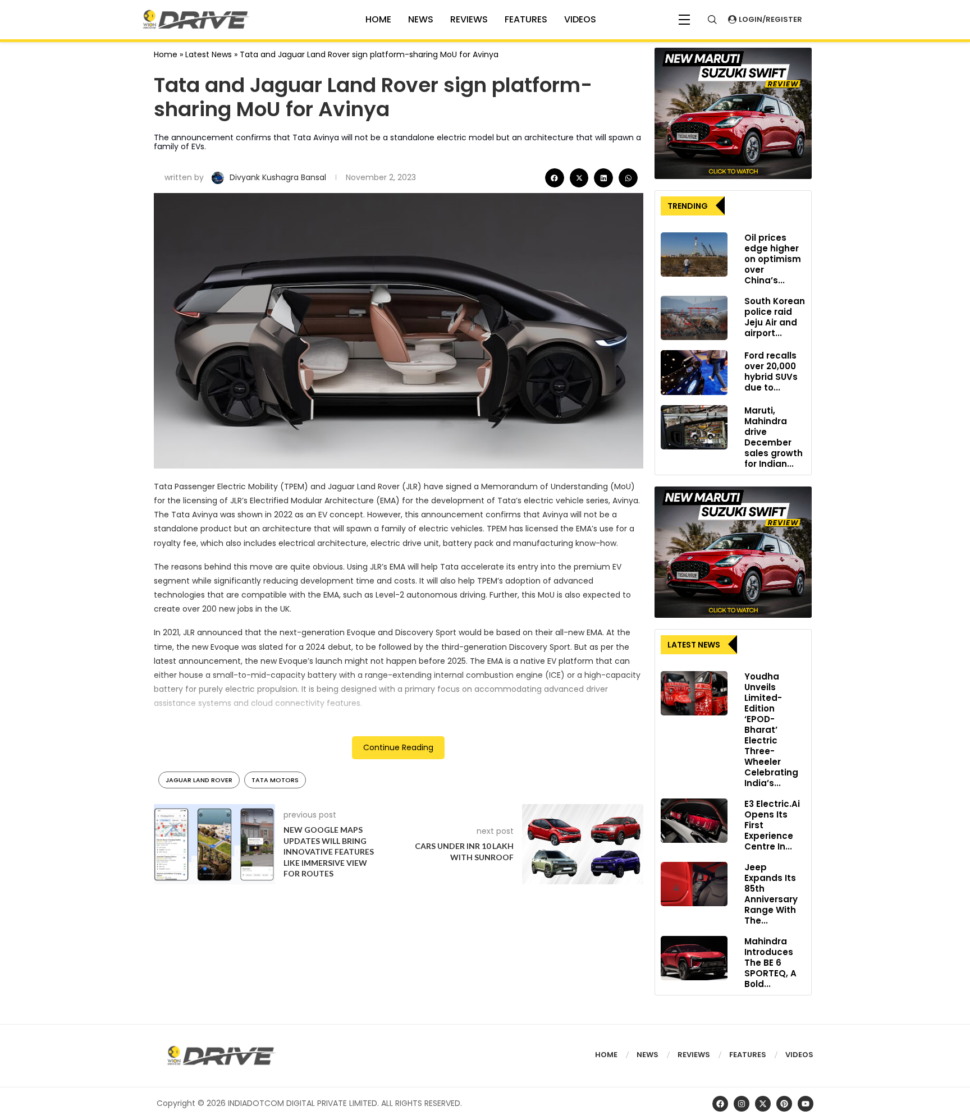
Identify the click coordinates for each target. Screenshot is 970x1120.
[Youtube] (805, 1104)
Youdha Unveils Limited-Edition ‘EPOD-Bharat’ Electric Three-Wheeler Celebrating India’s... (771, 730)
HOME (378, 19)
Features (526, 19)
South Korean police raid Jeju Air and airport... (774, 317)
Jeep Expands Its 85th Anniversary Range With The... (771, 893)
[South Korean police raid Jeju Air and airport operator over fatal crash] (694, 318)
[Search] (712, 19)
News (420, 19)
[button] (554, 177)
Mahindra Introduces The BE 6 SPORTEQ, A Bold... (770, 962)
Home (165, 54)
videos (580, 19)
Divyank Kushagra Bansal (279, 177)
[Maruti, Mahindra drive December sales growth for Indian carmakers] (694, 427)
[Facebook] (720, 1104)
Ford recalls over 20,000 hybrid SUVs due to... (771, 371)
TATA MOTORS (275, 779)
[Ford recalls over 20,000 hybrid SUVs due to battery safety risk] (694, 372)
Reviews (469, 19)
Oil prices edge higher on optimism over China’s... (772, 259)
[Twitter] (763, 1104)
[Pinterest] (784, 1104)
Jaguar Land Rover (199, 779)
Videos (799, 1054)
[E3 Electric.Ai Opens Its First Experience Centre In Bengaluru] (694, 820)
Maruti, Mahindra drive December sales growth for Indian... (773, 437)
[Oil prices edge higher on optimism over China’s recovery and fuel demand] (694, 254)
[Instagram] (741, 1104)
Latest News (208, 54)
